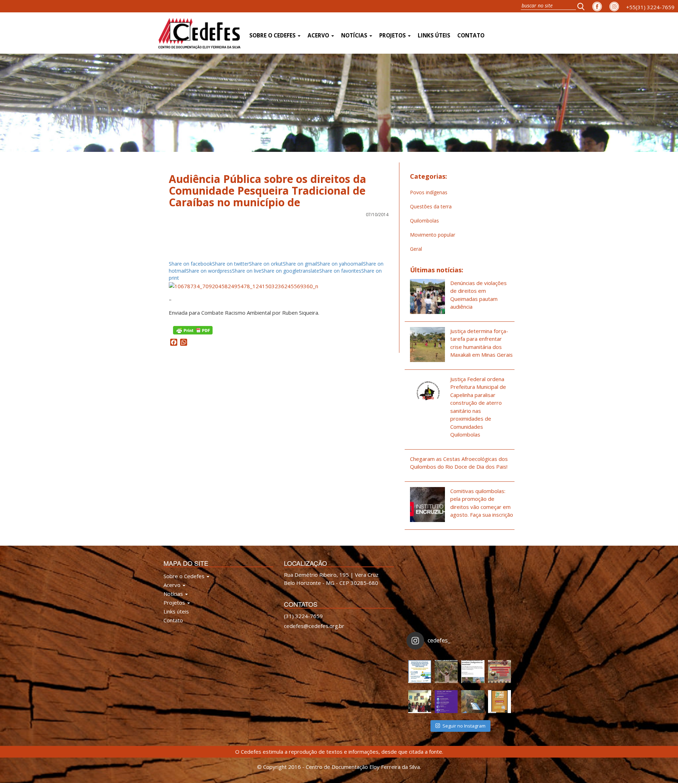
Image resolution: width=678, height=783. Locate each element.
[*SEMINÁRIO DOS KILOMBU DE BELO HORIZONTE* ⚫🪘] (499, 701)
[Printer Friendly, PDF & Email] (193, 329)
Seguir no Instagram (464, 726)
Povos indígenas (428, 192)
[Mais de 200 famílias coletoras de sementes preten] (446, 671)
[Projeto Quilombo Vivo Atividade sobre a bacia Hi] (472, 701)
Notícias (355, 35)
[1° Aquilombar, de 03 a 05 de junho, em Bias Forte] (499, 671)
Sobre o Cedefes (273, 35)
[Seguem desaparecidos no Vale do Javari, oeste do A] (472, 671)
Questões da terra (431, 206)
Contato (470, 35)
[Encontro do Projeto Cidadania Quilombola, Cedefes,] (419, 701)
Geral (416, 248)
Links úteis (434, 35)
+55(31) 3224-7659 (650, 7)
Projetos (393, 35)
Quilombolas (424, 220)
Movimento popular (432, 234)
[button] (583, 6)
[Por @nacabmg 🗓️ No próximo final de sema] (419, 671)
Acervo (319, 35)
